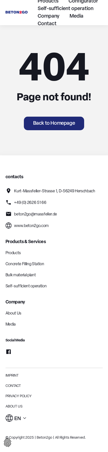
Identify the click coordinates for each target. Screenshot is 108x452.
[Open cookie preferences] (7, 443)
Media (76, 16)
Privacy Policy (19, 396)
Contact (47, 23)
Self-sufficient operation (65, 8)
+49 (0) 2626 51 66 (30, 203)
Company (49, 16)
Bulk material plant (21, 275)
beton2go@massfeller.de (35, 214)
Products (13, 253)
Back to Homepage (54, 123)
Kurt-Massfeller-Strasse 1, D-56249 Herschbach (54, 191)
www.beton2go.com (31, 226)
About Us (13, 313)
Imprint (12, 376)
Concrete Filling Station (25, 264)
